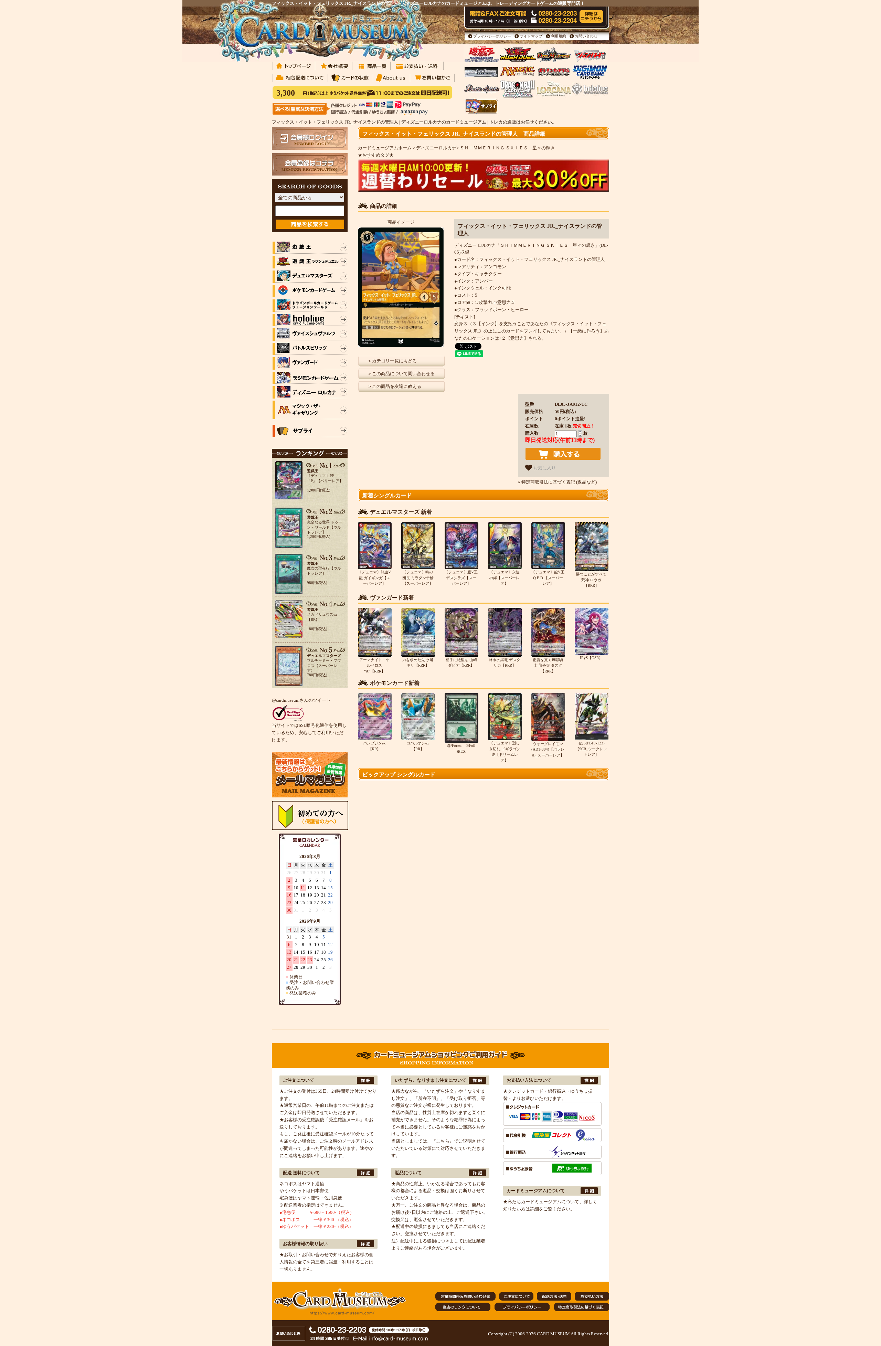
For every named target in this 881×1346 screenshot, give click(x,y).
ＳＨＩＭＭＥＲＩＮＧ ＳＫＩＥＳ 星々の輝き (507, 147)
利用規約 (558, 36)
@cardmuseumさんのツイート (301, 700)
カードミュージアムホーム (385, 147)
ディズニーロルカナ (436, 147)
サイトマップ (531, 36)
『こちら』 (443, 1141)
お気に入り (544, 468)
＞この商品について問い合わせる (401, 373)
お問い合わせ (586, 36)
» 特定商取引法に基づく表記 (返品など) (557, 482)
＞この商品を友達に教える (394, 386)
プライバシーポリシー (492, 36)
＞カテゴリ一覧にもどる (392, 360)
